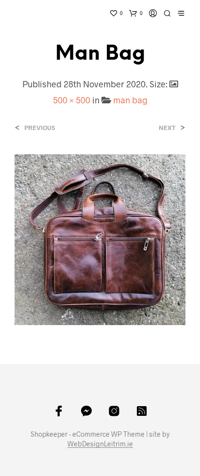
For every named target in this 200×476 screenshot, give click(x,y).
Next (167, 128)
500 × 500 (71, 100)
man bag (130, 100)
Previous (39, 128)
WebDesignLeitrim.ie (100, 444)
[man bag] (100, 238)
